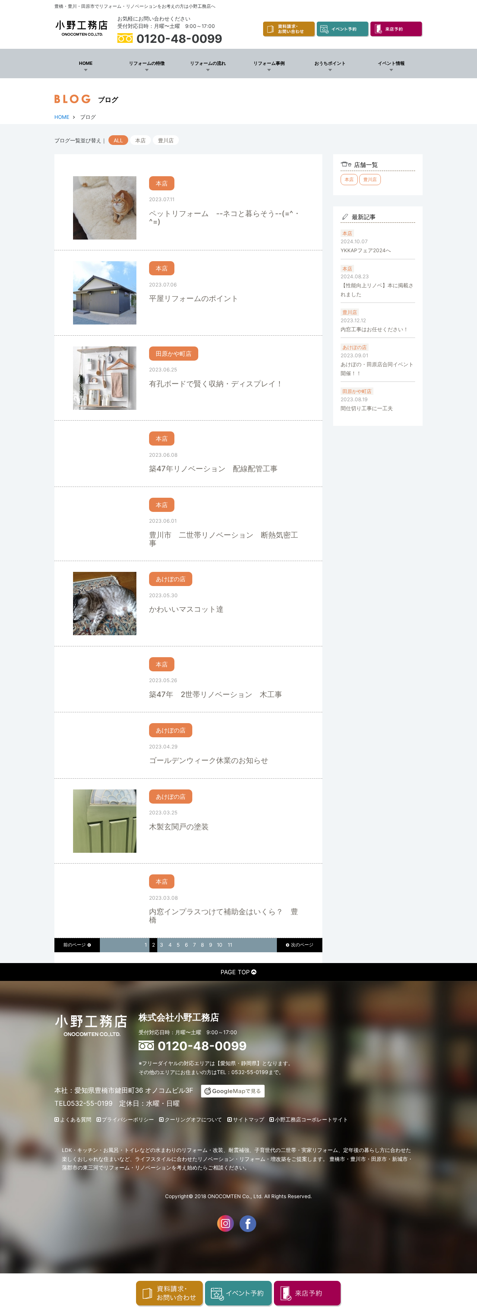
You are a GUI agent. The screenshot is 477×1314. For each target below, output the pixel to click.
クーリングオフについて (193, 1120)
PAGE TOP (235, 972)
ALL (118, 140)
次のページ (302, 944)
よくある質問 (75, 1120)
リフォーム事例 (269, 63)
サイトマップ (248, 1120)
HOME (85, 63)
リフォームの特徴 (147, 63)
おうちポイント (330, 63)
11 (230, 945)
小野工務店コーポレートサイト (311, 1120)
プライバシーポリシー (128, 1120)
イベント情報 (391, 63)
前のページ (74, 944)
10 (219, 945)
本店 (140, 140)
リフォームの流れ (208, 63)
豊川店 (166, 140)
